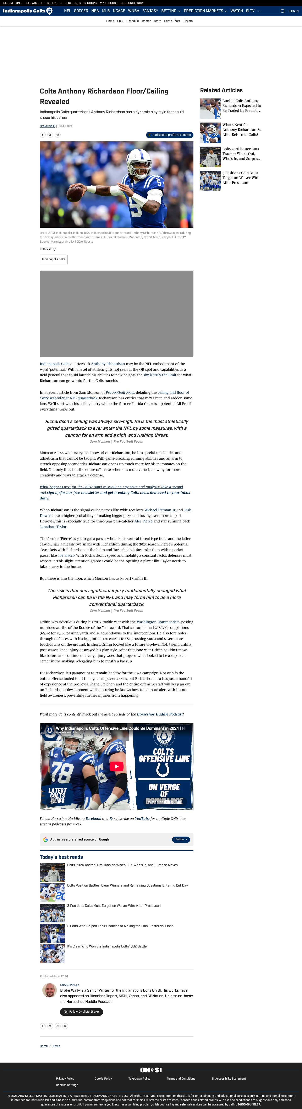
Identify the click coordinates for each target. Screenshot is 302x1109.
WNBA (133, 11)
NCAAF (119, 11)
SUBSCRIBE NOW (132, 3)
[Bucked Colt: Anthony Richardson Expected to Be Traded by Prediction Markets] (231, 108)
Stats (157, 21)
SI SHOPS (90, 3)
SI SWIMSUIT (35, 3)
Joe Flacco (66, 555)
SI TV (250, 11)
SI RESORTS (73, 3)
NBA (95, 11)
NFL (67, 11)
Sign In (294, 11)
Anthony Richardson (108, 364)
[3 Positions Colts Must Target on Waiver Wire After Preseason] (231, 181)
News (56, 1046)
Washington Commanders (158, 622)
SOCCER (81, 11)
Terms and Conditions (181, 1078)
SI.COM (8, 3)
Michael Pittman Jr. (160, 510)
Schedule (133, 21)
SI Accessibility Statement (229, 1078)
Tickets (188, 21)
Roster (146, 21)
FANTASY (150, 11)
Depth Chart (172, 21)
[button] (171, 11)
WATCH (237, 11)
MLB (106, 11)
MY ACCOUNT (109, 3)
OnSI (120, 21)
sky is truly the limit (159, 375)
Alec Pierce (143, 521)
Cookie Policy (103, 1078)
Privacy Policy (65, 1078)
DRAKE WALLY (69, 985)
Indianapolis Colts (53, 259)
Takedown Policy (139, 1078)
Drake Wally (47, 126)
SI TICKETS (54, 3)
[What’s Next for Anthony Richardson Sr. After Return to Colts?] (231, 133)
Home (110, 21)
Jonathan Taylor (53, 527)
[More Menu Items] (260, 11)
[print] (65, 1026)
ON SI (19, 3)
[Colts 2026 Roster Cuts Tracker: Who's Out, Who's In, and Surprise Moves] (231, 157)
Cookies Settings (67, 1085)
